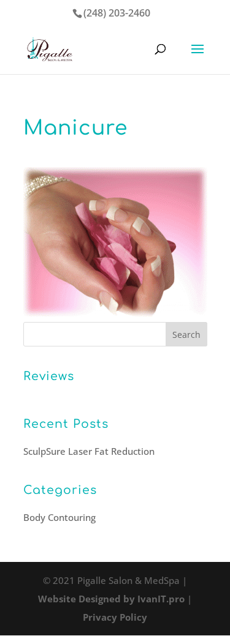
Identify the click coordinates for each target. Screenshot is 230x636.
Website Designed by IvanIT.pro (111, 599)
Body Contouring (59, 517)
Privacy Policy (115, 617)
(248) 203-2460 (116, 13)
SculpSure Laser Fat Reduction (89, 451)
